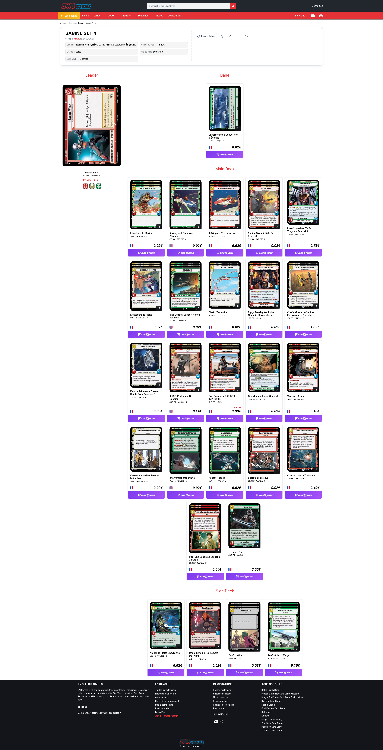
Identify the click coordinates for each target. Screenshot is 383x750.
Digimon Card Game (271, 701)
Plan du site (218, 708)
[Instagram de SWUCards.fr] (321, 15)
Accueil (63, 23)
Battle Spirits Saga (270, 690)
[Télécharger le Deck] (238, 36)
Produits (126, 15)
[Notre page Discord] (215, 721)
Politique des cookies (223, 705)
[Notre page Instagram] (221, 721)
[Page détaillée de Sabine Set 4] (92, 125)
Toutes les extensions (165, 690)
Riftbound (266, 712)
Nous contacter (220, 697)
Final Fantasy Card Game (273, 708)
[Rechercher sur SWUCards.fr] (233, 6)
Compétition (174, 15)
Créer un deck (162, 697)
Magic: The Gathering (272, 719)
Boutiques (143, 15)
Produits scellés (163, 708)
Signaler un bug (220, 701)
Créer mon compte (168, 716)
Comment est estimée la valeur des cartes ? (99, 713)
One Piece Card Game (272, 723)
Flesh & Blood (268, 705)
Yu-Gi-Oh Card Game (272, 730)
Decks (111, 15)
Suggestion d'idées (222, 694)
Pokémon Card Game (272, 727)
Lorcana (265, 716)
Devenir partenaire (222, 690)
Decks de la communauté (167, 701)
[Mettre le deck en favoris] (222, 36)
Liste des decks (76, 23)
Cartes (97, 15)
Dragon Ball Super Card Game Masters (280, 694)
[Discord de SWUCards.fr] (313, 15)
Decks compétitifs (164, 705)
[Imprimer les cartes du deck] (246, 36)
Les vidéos (160, 712)
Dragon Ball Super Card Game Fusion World (283, 697)
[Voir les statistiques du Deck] (230, 36)
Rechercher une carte (165, 694)
